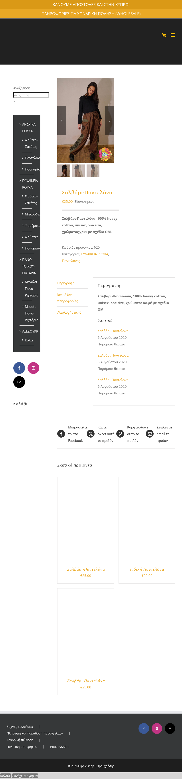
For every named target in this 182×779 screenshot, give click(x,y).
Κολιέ (29, 340)
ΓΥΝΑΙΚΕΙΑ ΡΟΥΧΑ (94, 254)
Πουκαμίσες (34, 169)
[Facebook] (19, 368)
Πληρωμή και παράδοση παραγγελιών (35, 733)
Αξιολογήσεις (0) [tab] (69, 312)
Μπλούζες (32, 214)
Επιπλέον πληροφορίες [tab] (67, 297)
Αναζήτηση (21, 88)
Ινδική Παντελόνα (147, 569)
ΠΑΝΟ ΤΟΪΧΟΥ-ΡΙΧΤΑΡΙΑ (29, 266)
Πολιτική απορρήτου (22, 747)
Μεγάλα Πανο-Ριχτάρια (31, 288)
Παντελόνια (34, 158)
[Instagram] (33, 368)
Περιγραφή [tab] (66, 283)
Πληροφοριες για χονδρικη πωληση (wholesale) (91, 13)
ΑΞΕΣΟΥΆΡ (30, 331)
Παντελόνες (71, 260)
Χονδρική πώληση (20, 740)
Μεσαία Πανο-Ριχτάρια (31, 313)
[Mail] (19, 382)
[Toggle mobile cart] (164, 35)
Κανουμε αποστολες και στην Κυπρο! (91, 4)
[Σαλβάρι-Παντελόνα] (85, 480)
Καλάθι (5, 776)
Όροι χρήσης (105, 766)
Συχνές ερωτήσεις (20, 726)
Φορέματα (33, 225)
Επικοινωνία (59, 747)
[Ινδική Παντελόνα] (147, 480)
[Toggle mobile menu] (173, 35)
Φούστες (31, 237)
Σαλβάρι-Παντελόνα (113, 331)
